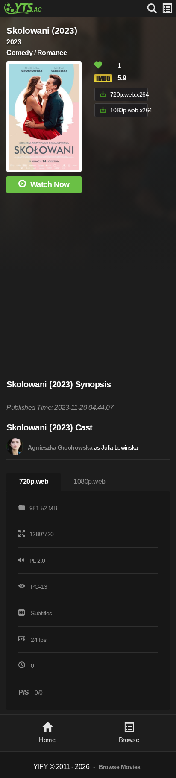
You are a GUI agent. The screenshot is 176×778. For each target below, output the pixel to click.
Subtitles (41, 613)
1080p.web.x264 (129, 110)
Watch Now (50, 184)
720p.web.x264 (129, 94)
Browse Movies (120, 767)
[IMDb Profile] (14, 446)
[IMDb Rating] (105, 78)
